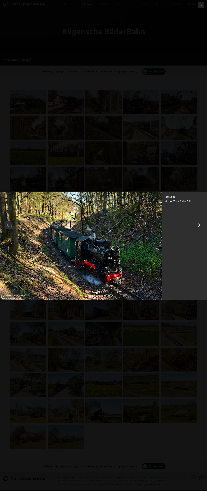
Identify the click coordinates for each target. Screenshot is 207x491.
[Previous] (8, 225)
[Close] (201, 5)
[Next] (199, 225)
